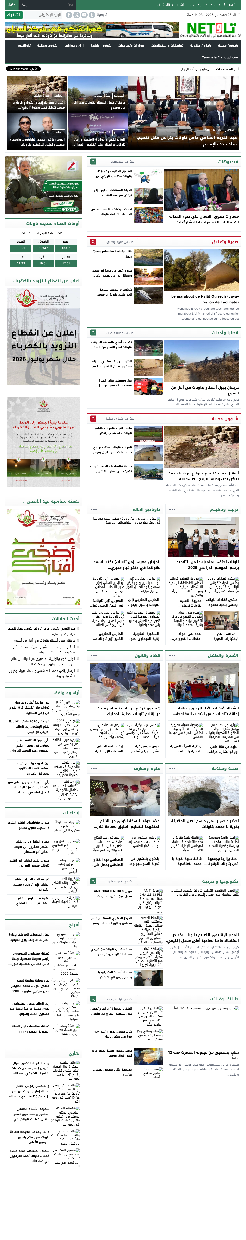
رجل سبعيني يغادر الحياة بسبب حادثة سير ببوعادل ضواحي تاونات (115, 385)
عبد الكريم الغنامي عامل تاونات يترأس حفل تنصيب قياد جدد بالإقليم (41, 631)
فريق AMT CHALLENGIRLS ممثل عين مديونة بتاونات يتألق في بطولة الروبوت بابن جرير (112, 898)
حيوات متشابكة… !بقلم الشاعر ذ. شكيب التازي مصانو (28, 825)
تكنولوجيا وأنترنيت (220, 881)
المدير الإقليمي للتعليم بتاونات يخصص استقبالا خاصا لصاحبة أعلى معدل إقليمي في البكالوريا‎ (203, 941)
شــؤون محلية (228, 46)
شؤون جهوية (200, 46)
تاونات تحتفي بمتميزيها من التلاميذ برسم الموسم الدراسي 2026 (207, 565)
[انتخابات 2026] (44, 186)
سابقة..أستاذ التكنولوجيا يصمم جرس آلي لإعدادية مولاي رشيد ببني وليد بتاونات (111, 977)
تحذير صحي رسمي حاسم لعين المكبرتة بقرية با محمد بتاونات (205, 824)
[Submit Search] (93, 161)
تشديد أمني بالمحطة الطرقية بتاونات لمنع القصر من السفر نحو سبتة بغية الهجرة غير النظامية (111, 350)
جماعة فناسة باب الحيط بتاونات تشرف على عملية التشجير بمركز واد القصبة (111, 471)
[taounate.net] (210, 30)
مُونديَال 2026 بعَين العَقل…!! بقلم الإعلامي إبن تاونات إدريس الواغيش (29, 726)
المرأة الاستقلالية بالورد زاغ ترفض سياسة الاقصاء (113, 193)
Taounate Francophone (220, 57)
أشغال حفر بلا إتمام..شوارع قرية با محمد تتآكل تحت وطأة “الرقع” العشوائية (203, 476)
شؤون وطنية (47, 46)
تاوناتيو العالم (146, 509)
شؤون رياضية (101, 46)
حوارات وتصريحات (131, 46)
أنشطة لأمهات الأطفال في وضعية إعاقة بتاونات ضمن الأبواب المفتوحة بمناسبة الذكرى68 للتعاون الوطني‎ (207, 714)
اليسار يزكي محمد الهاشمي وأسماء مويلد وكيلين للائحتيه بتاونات (41, 673)
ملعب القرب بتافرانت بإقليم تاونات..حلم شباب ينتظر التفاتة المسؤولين (113, 433)
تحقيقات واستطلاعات (167, 46)
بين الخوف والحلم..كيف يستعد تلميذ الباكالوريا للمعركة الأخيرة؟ (33, 768)
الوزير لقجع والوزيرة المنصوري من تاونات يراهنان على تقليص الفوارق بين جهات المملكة (43, 661)
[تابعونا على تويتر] (76, 15)
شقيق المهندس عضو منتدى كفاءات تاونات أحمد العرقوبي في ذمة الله (29, 1156)
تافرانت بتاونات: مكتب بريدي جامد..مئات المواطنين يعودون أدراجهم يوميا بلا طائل (111, 452)
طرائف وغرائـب (224, 999)
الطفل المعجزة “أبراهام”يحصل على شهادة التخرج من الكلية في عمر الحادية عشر (111, 1013)
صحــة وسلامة (225, 768)
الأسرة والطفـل (223, 655)
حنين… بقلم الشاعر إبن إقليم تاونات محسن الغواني (29, 863)
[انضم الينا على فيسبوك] (68, 15)
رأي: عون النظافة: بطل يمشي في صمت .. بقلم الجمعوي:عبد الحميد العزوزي (29, 745)
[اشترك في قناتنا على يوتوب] (84, 15)
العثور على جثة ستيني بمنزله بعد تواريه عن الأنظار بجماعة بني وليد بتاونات (112, 366)
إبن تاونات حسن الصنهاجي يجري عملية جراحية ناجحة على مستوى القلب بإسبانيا (29, 1009)
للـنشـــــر (181, 5)
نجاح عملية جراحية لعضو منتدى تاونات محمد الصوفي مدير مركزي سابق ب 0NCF (29, 986)
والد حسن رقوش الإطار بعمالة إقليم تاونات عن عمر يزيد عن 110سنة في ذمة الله (29, 1091)
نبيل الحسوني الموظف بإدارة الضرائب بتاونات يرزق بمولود (29, 937)
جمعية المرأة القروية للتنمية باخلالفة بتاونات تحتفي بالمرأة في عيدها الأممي (185, 753)
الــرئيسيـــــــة (232, 5)
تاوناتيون (24, 46)
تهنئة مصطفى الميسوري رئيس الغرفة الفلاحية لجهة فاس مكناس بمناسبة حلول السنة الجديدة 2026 (30, 961)
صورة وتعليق (225, 241)
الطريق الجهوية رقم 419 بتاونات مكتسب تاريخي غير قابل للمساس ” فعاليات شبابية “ (114, 179)
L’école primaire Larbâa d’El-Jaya (112, 254)
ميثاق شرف (165, 5)
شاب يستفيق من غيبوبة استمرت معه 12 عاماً (203, 1055)
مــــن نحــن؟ (213, 5)
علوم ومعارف (147, 768)
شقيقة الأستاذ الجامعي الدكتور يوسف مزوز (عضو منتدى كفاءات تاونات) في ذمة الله (31, 1116)
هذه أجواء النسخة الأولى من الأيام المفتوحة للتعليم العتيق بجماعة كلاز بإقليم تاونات (128, 827)
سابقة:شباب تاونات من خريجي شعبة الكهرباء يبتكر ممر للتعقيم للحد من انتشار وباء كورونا (111, 957)
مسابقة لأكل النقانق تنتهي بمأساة (112, 1072)
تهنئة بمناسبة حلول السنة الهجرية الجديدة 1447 (30, 1029)
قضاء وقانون (147, 655)
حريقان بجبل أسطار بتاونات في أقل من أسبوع (180, 69)
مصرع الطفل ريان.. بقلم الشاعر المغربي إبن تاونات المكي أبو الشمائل (31, 847)
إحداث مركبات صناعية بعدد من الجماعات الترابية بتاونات (111, 212)
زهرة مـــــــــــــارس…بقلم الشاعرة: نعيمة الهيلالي (32, 901)
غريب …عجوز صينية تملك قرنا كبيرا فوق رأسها (112, 1053)
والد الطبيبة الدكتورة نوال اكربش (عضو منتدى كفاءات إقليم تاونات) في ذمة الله (30, 1068)
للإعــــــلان (196, 5)
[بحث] (24, 5)
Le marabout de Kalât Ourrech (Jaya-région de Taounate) (205, 299)
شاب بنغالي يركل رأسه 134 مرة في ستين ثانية (113, 1034)
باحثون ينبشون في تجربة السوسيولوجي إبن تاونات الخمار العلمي (143, 866)
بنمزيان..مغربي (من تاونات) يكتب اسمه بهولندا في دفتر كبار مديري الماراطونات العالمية (126, 568)
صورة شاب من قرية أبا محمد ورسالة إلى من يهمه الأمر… (112, 273)
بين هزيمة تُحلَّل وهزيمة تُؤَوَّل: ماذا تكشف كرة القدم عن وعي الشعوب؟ (29, 708)
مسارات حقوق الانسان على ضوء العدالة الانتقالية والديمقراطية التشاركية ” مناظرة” (204, 222)
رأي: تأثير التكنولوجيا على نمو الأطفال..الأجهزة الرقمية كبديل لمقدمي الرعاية (28, 787)
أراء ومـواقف (74, 46)
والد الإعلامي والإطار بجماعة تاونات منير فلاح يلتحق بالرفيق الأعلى (29, 1137)
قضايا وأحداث (225, 332)
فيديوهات (228, 161)
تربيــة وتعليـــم (224, 509)
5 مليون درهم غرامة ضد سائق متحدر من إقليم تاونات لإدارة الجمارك (128, 711)
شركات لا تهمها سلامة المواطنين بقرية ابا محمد (114, 292)
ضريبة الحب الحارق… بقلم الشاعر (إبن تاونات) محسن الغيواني (31, 884)
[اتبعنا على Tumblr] (91, 15)
